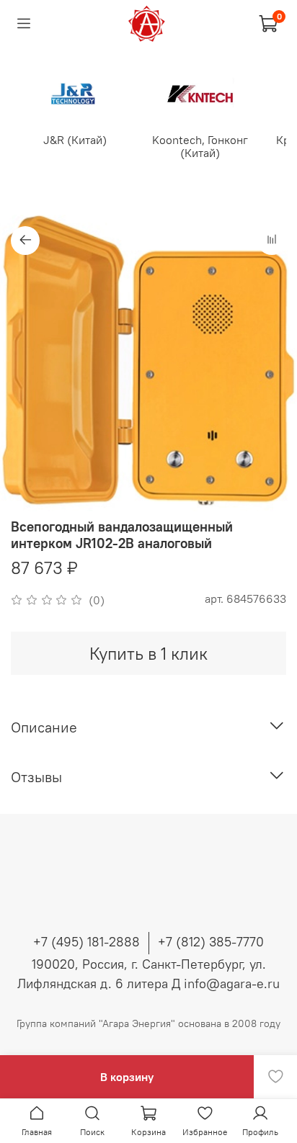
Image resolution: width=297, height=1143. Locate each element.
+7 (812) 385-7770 (211, 941)
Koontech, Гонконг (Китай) (200, 146)
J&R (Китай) (75, 140)
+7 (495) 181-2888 (86, 941)
